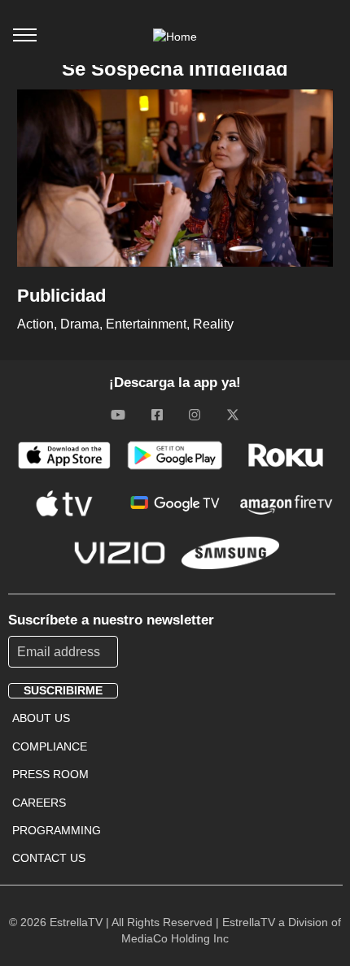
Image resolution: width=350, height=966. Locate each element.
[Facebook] (157, 414)
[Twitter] (232, 414)
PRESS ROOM (50, 774)
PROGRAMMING (56, 830)
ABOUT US (41, 717)
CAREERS (39, 802)
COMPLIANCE (49, 746)
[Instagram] (194, 414)
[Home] (175, 37)
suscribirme (63, 690)
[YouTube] (118, 414)
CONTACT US (48, 857)
